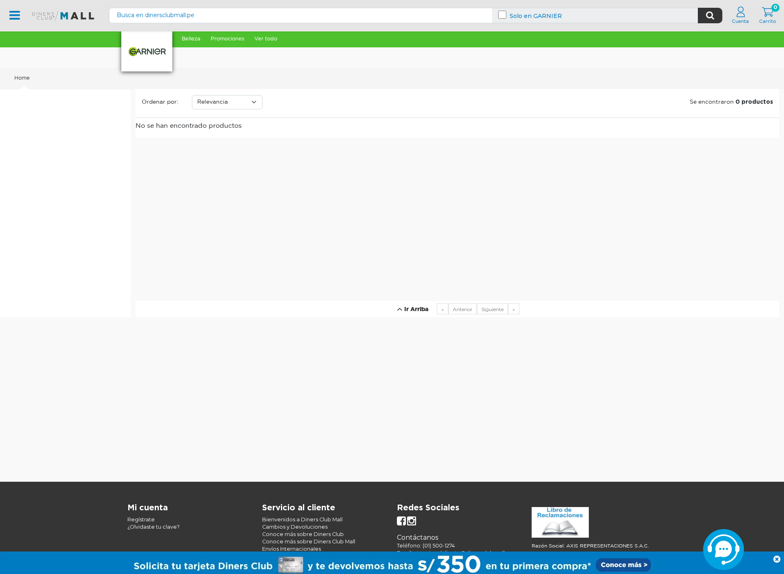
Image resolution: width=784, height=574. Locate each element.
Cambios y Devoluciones (294, 527)
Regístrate (141, 519)
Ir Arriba (415, 309)
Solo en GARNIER (536, 16)
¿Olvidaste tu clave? (153, 527)
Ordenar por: (160, 102)
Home (22, 78)
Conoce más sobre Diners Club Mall (308, 541)
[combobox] (403, 15)
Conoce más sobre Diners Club (303, 534)
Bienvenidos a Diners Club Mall (302, 519)
